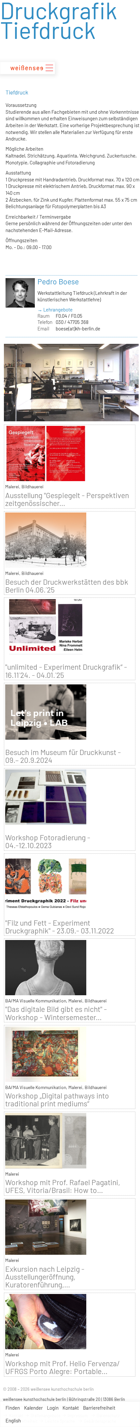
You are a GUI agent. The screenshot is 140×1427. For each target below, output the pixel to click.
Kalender (33, 1408)
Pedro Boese (58, 281)
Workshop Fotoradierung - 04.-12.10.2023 (47, 841)
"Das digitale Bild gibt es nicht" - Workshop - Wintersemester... (56, 1013)
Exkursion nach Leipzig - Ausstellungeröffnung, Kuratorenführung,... (44, 1276)
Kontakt (71, 1408)
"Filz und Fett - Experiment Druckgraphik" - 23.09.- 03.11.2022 (59, 926)
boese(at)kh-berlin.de (78, 328)
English (13, 1420)
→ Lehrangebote (55, 309)
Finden (13, 1408)
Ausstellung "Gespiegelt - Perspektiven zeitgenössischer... (67, 499)
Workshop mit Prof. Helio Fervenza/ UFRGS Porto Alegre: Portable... (62, 1367)
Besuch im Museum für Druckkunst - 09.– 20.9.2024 (63, 756)
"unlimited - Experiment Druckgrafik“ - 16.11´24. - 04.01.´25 (66, 671)
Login (53, 1408)
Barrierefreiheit (99, 1408)
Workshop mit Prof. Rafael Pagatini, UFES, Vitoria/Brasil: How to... (62, 1186)
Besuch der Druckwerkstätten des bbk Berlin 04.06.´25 (66, 586)
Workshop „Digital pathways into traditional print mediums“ (57, 1099)
